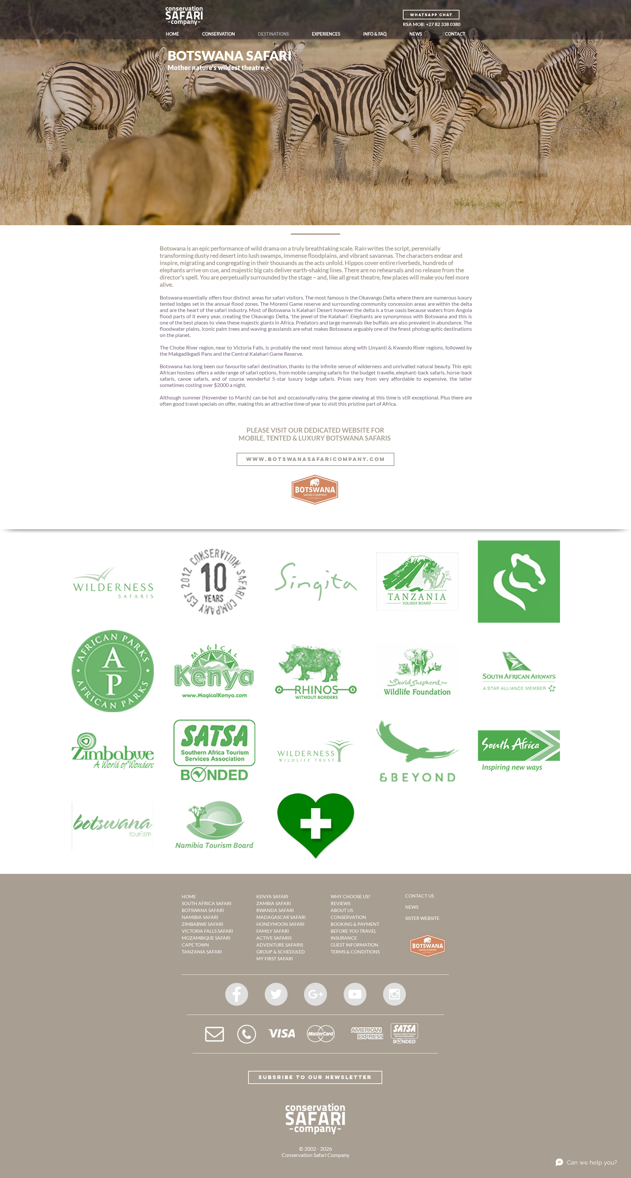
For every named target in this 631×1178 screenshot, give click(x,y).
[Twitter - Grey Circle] (276, 994)
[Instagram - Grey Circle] (394, 994)
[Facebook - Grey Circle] (236, 994)
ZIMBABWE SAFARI (202, 924)
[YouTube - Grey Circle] (354, 994)
